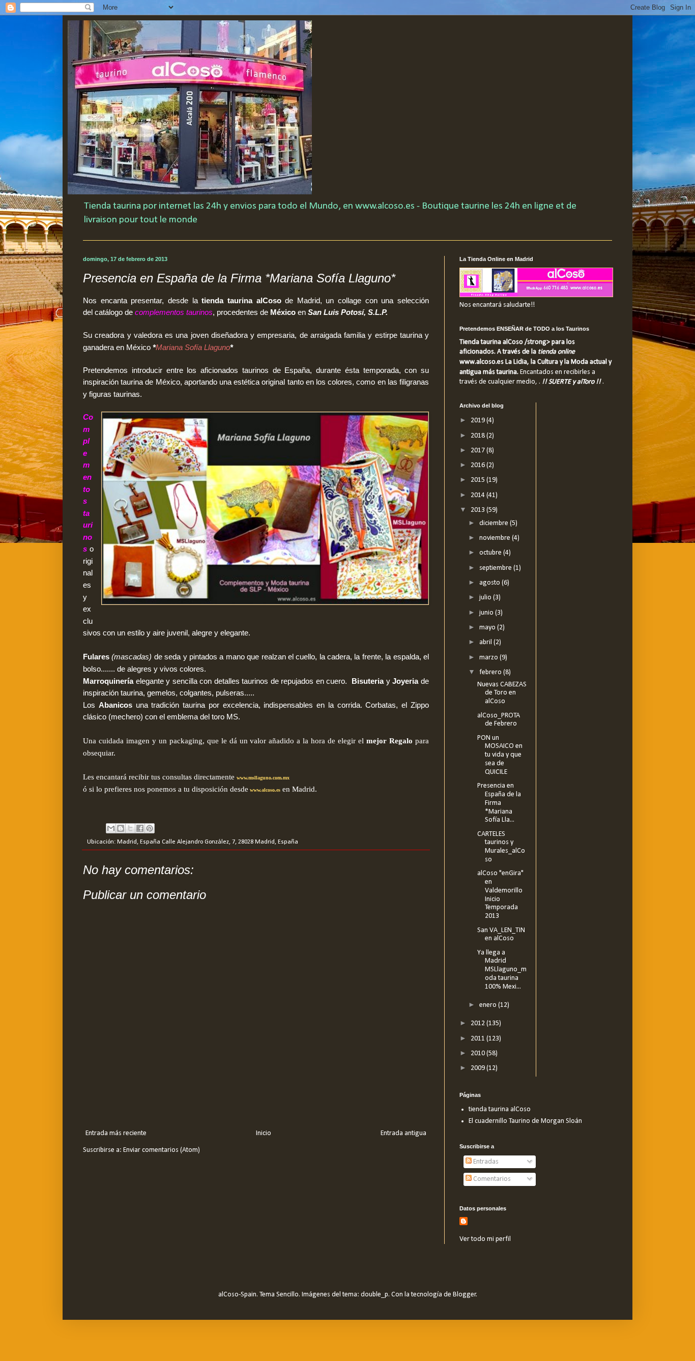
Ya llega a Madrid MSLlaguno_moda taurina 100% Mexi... (502, 970)
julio (486, 597)
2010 (478, 1053)
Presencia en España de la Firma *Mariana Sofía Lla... (499, 803)
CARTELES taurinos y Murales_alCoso (501, 846)
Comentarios (491, 1179)
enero (488, 1005)
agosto (490, 583)
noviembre (495, 538)
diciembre (494, 523)
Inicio (263, 1133)
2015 (478, 480)
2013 (478, 510)
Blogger (464, 1294)
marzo (489, 657)
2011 (478, 1039)
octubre (491, 553)
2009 (478, 1068)
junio (487, 613)
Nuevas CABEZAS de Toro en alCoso (502, 693)
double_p (374, 1294)
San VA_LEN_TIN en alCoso (501, 934)
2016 (478, 465)
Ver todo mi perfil (485, 1239)
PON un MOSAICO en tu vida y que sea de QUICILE (500, 755)
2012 (478, 1023)
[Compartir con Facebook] (140, 828)
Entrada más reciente (116, 1133)
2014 (478, 495)
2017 (478, 450)
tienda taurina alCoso (500, 1109)
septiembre (496, 568)
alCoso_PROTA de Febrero (498, 720)
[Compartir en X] (130, 828)
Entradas (485, 1162)
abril (486, 642)
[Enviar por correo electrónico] (111, 828)
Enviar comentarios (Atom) (161, 1150)
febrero (491, 672)
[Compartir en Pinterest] (149, 828)
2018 (478, 436)
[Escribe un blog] (120, 828)
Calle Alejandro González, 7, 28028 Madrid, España (230, 842)
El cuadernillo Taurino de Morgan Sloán (525, 1121)
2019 (478, 420)
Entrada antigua (403, 1133)
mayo (488, 627)
